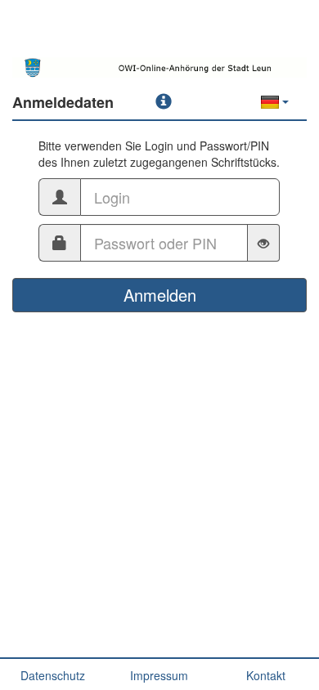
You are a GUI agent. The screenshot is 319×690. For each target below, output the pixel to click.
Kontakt (265, 675)
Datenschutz (52, 675)
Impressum (159, 675)
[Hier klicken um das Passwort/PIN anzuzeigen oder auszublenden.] (264, 243)
